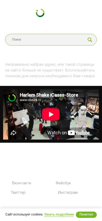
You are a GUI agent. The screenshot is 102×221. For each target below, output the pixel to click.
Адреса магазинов (67, 152)
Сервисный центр (19, 152)
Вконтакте (14, 183)
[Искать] (90, 39)
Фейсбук (60, 183)
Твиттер (13, 193)
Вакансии (61, 162)
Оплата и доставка (21, 171)
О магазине (14, 162)
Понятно (86, 214)
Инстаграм (61, 193)
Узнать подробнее (59, 214)
